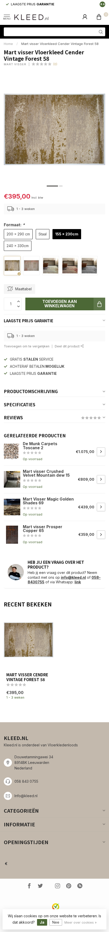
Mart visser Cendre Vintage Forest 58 (27, 677)
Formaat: (14, 224)
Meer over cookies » (80, 922)
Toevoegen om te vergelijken (26, 346)
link (78, 582)
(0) (55, 64)
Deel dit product (68, 346)
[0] (99, 17)
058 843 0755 (26, 781)
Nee (55, 922)
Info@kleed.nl (26, 796)
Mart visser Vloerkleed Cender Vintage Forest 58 (60, 44)
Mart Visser (15, 64)
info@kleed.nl (73, 577)
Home (8, 44)
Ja (42, 922)
